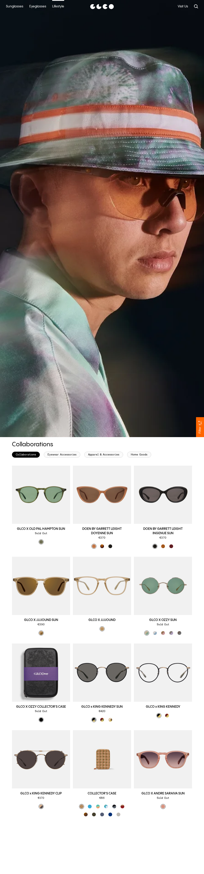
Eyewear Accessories (62, 454)
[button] (41, 541)
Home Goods (139, 454)
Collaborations (26, 454)
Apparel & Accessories (103, 454)
